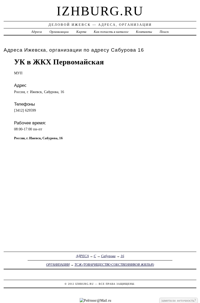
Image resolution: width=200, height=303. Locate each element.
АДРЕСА (82, 256)
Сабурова (108, 256)
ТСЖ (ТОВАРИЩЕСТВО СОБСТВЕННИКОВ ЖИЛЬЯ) (114, 264)
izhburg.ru (100, 11)
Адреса (36, 32)
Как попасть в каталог (111, 32)
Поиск (164, 32)
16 (122, 256)
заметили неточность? (178, 300)
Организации (59, 32)
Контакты (144, 32)
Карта (81, 32)
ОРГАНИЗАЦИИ (58, 264)
